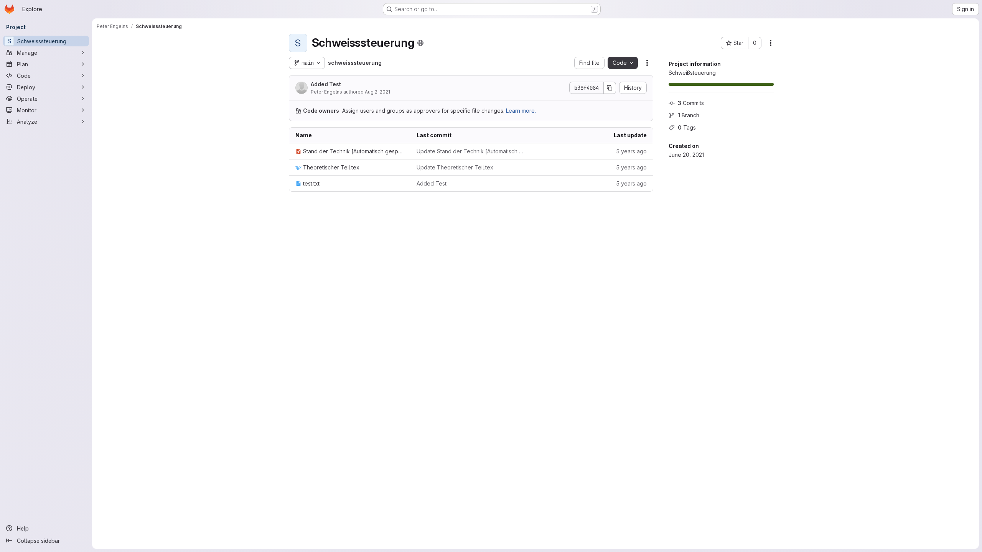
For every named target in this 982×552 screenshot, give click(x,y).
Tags (687, 127)
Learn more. (521, 110)
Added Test (326, 84)
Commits (691, 103)
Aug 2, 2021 (377, 92)
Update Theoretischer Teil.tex (455, 167)
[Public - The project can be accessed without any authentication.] (420, 43)
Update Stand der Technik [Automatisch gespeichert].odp (471, 151)
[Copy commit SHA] (610, 88)
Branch (688, 115)
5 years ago (631, 151)
